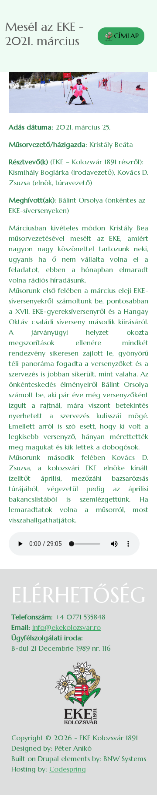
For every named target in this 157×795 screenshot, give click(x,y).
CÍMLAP (126, 35)
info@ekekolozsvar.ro (66, 627)
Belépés (140, 588)
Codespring (67, 769)
